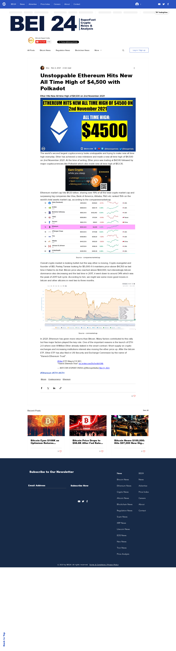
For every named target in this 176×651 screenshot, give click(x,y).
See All (146, 410)
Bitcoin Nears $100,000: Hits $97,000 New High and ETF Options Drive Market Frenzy (129, 441)
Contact (142, 510)
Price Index (144, 492)
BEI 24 (42, 23)
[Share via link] (60, 388)
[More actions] (134, 67)
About (141, 504)
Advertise (143, 485)
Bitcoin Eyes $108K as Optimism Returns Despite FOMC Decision (45, 441)
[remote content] (88, 364)
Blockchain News (82, 50)
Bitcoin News (45, 50)
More (97, 50)
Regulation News (63, 50)
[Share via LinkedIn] (54, 388)
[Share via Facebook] (41, 388)
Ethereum (66, 379)
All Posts (31, 50)
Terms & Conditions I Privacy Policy (104, 565)
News (141, 479)
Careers (142, 498)
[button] (123, 50)
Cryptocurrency (54, 379)
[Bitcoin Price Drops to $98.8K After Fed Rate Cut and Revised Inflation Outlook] (88, 425)
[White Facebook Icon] (87, 501)
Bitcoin (43, 379)
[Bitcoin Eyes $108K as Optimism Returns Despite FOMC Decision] (46, 425)
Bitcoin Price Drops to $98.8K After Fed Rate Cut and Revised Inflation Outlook (87, 441)
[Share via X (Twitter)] (48, 388)
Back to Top (4, 639)
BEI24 (141, 473)
